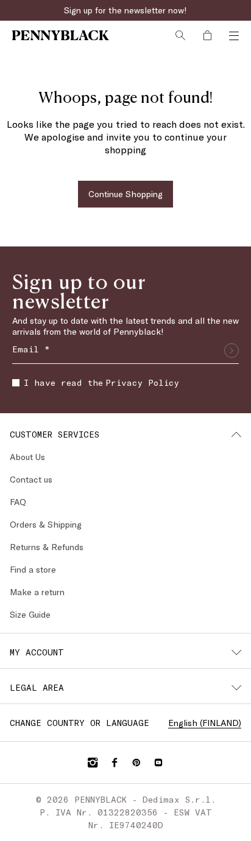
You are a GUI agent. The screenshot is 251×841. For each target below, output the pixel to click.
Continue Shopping (125, 194)
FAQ (18, 502)
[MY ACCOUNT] (236, 652)
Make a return (37, 592)
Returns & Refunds (46, 547)
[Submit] (231, 350)
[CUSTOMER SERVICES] (236, 434)
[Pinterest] (136, 762)
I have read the (101, 382)
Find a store (33, 569)
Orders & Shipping (46, 524)
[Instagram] (93, 762)
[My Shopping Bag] (207, 35)
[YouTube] (158, 762)
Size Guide (30, 614)
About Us (27, 457)
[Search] (180, 35)
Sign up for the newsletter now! (125, 10)
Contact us (31, 479)
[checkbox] (15, 382)
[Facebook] (114, 762)
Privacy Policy (142, 382)
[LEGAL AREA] (236, 688)
